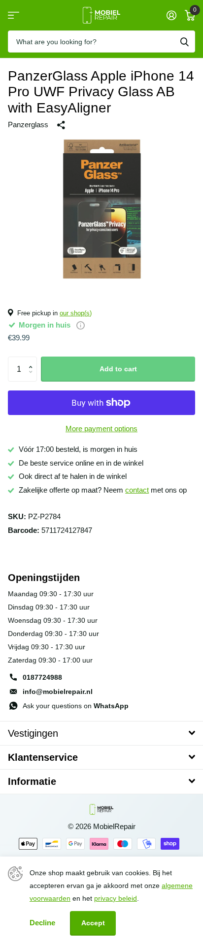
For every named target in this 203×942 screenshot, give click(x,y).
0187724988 (42, 677)
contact (137, 490)
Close (101, 733)
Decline (42, 923)
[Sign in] (171, 15)
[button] (33, 360)
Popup (80, 325)
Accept (93, 923)
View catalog (13, 15)
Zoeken (184, 41)
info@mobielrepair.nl (58, 691)
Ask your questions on (76, 706)
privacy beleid (115, 898)
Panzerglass (28, 125)
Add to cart (118, 369)
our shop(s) (76, 313)
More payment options (101, 429)
